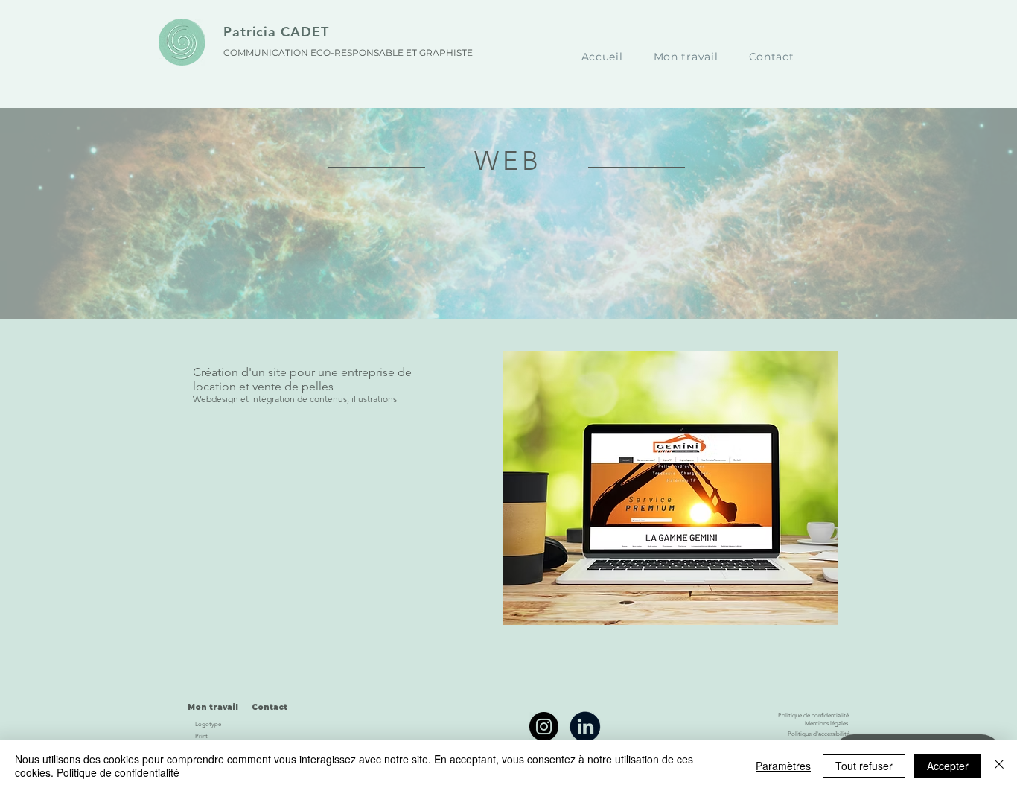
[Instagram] (543, 726)
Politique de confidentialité (118, 772)
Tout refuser (864, 765)
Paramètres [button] (783, 765)
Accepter (948, 765)
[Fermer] (999, 765)
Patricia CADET (276, 31)
